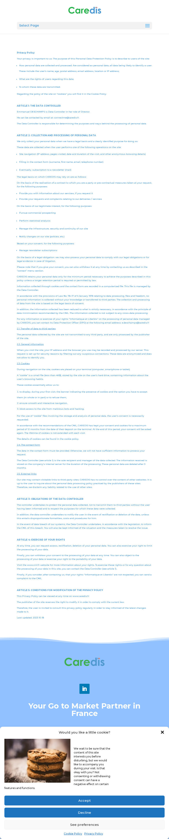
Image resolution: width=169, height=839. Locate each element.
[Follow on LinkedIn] (84, 689)
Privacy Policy (93, 833)
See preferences (84, 825)
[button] (162, 732)
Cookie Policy (73, 833)
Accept (84, 800)
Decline (84, 812)
